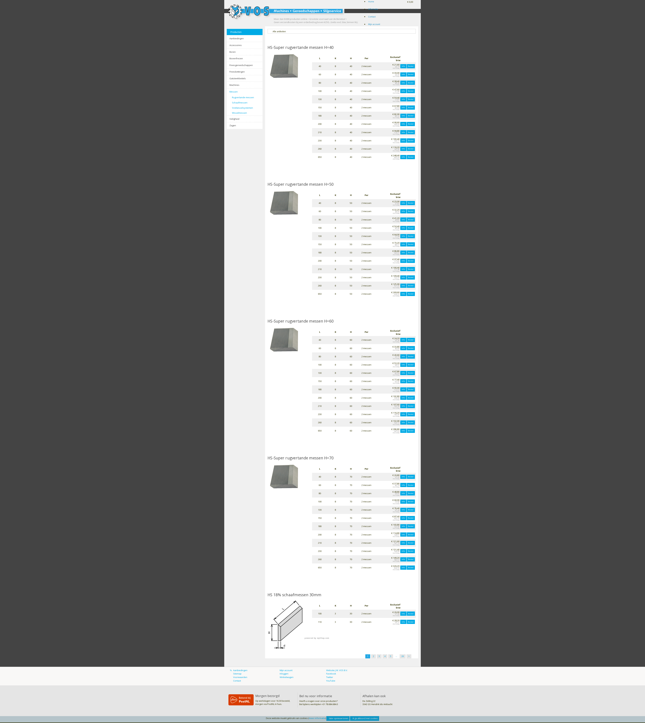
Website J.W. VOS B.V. (337, 670)
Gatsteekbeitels (237, 78)
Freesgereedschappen (241, 65)
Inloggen (284, 673)
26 (402, 656)
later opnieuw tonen (338, 718)
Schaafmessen (239, 102)
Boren (232, 51)
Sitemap (237, 673)
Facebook (331, 673)
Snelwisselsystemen (242, 107)
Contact (372, 16)
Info (403, 66)
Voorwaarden (240, 677)
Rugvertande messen (243, 97)
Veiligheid (234, 118)
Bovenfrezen (236, 58)
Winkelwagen (286, 677)
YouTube (330, 680)
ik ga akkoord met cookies (365, 718)
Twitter (329, 677)
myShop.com (323, 638)
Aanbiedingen (236, 38)
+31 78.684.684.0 (330, 704)
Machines (234, 84)
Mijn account (374, 24)
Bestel (411, 66)
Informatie (373, 9)
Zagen (232, 125)
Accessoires (235, 45)
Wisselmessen (239, 112)
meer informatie (317, 718)
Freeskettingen (237, 71)
